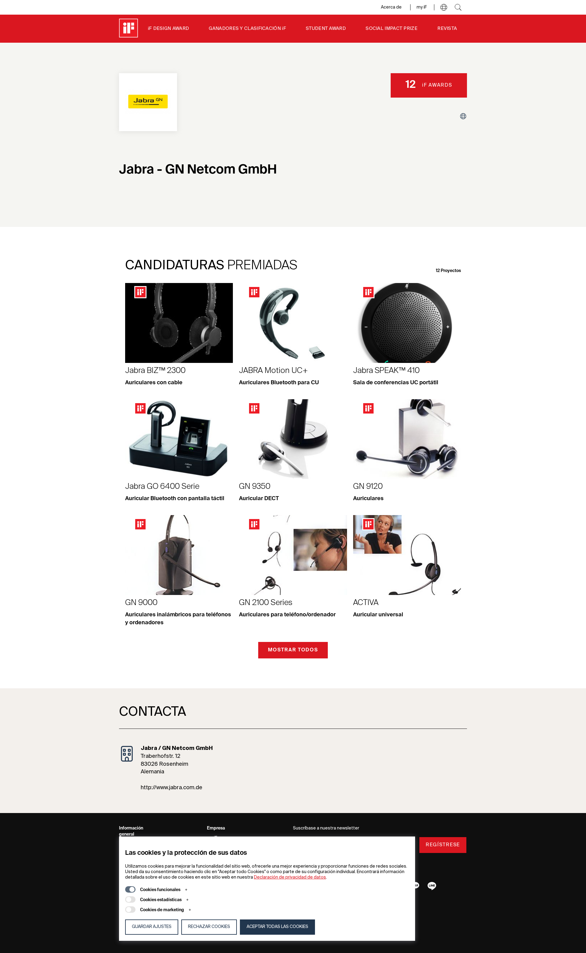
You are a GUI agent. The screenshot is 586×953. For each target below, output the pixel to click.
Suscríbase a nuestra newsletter (326, 828)
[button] (443, 7)
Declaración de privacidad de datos (290, 877)
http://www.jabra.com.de (171, 787)
